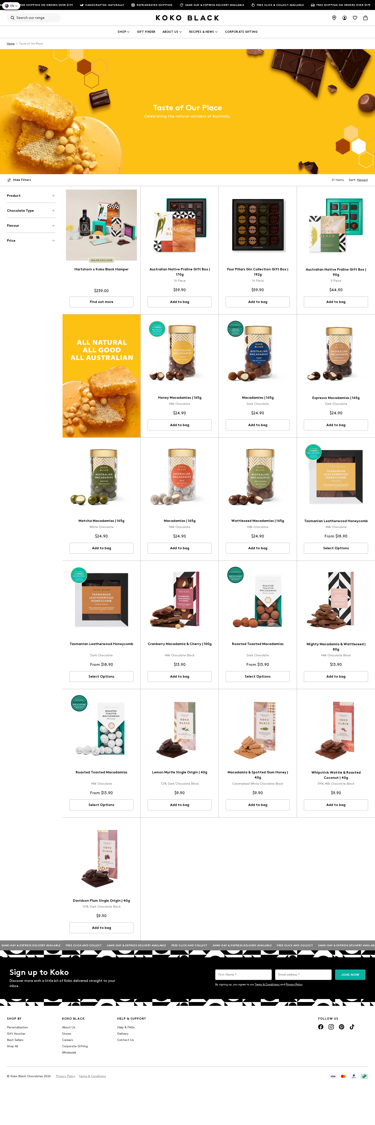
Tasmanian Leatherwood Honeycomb (336, 521)
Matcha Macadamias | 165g (101, 521)
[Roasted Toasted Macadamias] (257, 599)
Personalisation (17, 1027)
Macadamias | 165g (258, 397)
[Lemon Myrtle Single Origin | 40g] (179, 728)
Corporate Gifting (241, 31)
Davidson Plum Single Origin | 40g (101, 900)
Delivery (122, 1034)
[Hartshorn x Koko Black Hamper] (101, 225)
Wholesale (69, 1052)
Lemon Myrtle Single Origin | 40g (179, 772)
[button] (11, 6)
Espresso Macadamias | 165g (336, 398)
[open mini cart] (365, 17)
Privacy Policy (294, 984)
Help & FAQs (126, 1027)
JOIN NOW (350, 975)
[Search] (12, 18)
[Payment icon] (333, 1076)
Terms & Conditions (267, 984)
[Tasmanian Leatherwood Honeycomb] (336, 476)
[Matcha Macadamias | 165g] (101, 476)
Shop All (12, 1046)
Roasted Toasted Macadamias (258, 644)
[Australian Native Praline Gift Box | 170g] (179, 225)
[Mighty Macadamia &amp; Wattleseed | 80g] (336, 599)
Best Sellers (15, 1040)
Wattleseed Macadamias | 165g (257, 521)
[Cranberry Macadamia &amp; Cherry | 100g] (179, 599)
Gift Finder (146, 31)
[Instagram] (331, 1026)
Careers (67, 1040)
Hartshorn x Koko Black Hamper (101, 269)
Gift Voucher (16, 1034)
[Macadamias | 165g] (257, 353)
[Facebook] (320, 1026)
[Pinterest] (341, 1026)
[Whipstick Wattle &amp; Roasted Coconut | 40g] (336, 728)
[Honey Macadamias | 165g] (179, 353)
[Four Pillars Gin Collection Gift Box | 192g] (257, 225)
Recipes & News (201, 31)
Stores (66, 1034)
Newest (362, 180)
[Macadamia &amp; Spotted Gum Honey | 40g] (257, 728)
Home (11, 43)
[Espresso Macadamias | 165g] (336, 353)
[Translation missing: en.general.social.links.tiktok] (352, 1026)
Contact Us (125, 1040)
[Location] (334, 17)
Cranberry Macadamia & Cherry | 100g (180, 644)
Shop (122, 31)
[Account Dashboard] (344, 17)
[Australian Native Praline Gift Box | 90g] (336, 225)
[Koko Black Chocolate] (187, 18)
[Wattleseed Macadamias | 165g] (257, 476)
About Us (170, 31)
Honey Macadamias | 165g (179, 397)
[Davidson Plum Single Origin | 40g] (101, 856)
